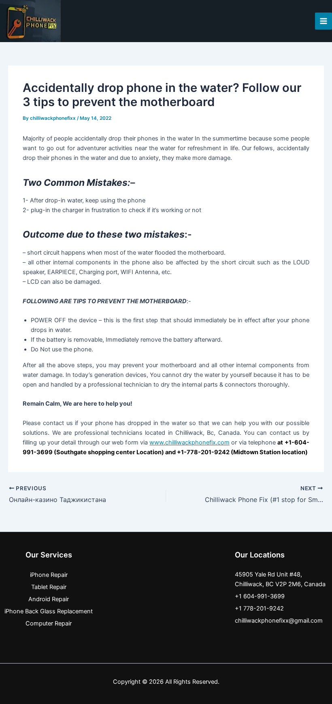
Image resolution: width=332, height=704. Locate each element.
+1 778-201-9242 (259, 608)
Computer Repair (49, 623)
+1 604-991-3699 (260, 596)
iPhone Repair (49, 575)
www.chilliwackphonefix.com (189, 442)
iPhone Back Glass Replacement (48, 611)
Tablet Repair (48, 587)
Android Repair (48, 599)
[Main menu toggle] (323, 21)
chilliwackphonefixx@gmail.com (279, 620)
